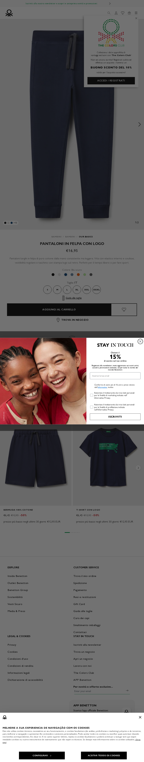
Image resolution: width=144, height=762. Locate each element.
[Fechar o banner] (140, 717)
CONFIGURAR (40, 755)
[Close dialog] (140, 341)
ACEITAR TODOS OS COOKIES (104, 755)
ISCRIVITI (115, 416)
